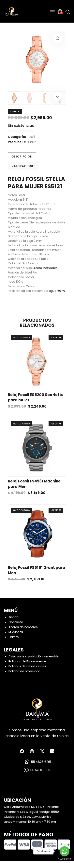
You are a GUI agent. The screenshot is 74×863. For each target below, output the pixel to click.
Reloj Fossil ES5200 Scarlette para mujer (36, 397)
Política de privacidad (24, 671)
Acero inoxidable (45, 268)
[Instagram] (32, 751)
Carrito (13, 637)
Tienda (13, 617)
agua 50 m (57, 291)
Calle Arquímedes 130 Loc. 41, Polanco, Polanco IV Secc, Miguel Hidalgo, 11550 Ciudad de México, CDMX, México (31, 812)
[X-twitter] (42, 751)
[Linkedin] (52, 751)
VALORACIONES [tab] (24, 166)
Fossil (31, 136)
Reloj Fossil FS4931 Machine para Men (34, 484)
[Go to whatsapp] (64, 851)
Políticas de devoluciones (27, 666)
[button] (57, 38)
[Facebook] (21, 751)
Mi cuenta (15, 632)
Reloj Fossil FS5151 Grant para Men (36, 570)
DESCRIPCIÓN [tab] (22, 156)
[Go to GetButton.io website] (64, 859)
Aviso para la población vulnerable (33, 656)
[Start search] (67, 11)
